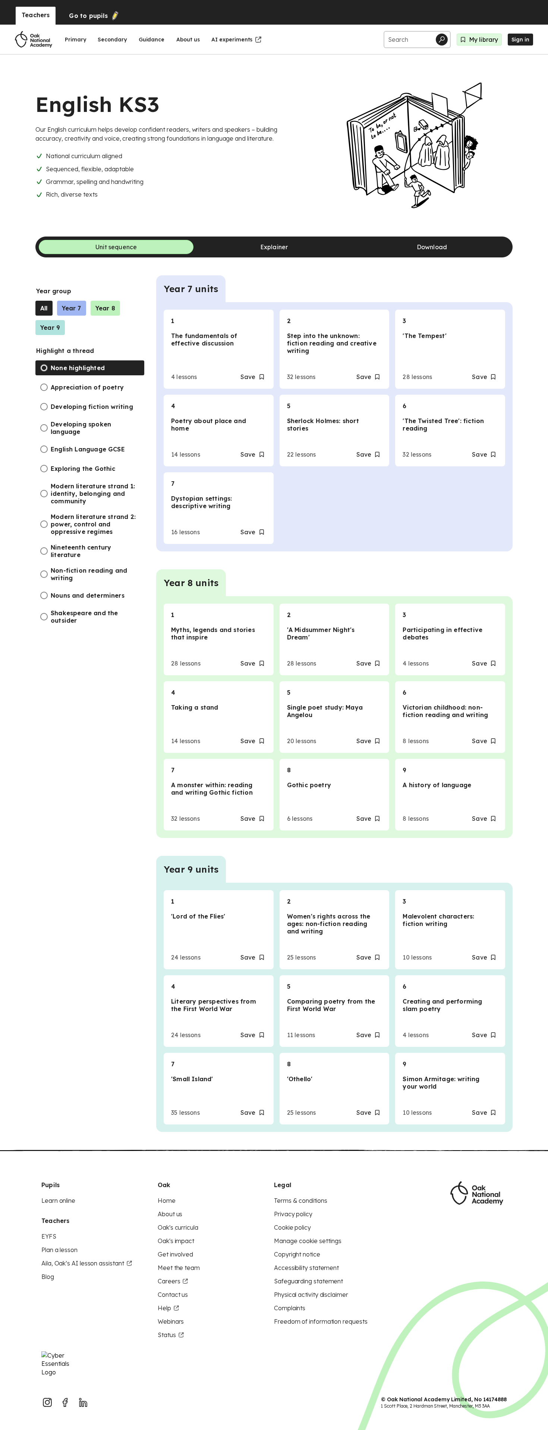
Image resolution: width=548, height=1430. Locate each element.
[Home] (33, 39)
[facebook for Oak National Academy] (65, 1402)
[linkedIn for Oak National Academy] (83, 1402)
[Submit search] (442, 40)
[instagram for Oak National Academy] (47, 1402)
